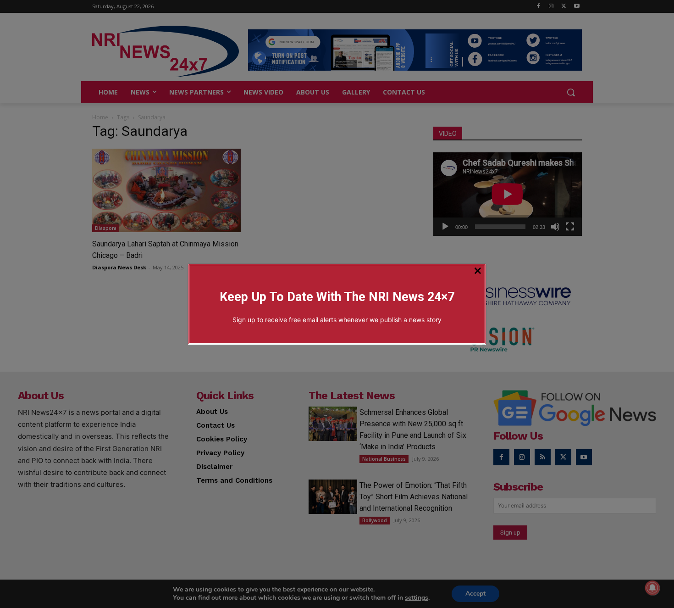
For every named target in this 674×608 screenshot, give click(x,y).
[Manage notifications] (652, 587)
